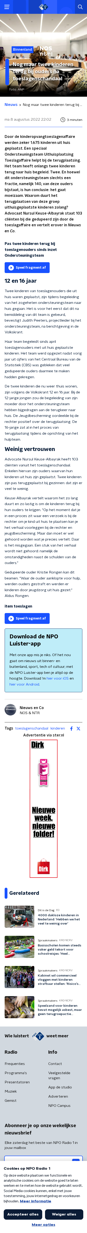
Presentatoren (17, 1082)
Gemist (10, 1100)
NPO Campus (59, 1106)
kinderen (58, 728)
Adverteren (58, 1096)
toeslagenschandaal (31, 728)
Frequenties (15, 1064)
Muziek (11, 1091)
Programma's (16, 1073)
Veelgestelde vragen (59, 1075)
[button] (6, 7)
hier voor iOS (58, 678)
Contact (55, 1064)
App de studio (60, 1087)
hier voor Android (24, 684)
